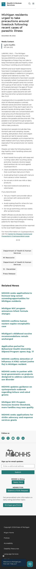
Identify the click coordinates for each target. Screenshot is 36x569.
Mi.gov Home (9, 533)
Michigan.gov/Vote (13, 505)
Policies (7, 538)
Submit (18, 472)
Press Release (9, 274)
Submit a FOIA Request (18, 490)
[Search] (29, 3)
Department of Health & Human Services (17, 252)
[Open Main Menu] (33, 3)
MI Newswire (8, 258)
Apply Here (18, 482)
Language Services (11, 554)
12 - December (9, 269)
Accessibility (8, 543)
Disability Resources (11, 549)
